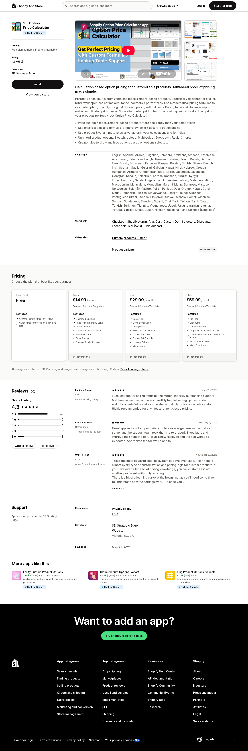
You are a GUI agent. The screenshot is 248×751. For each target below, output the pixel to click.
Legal (197, 714)
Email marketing (113, 700)
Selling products (68, 685)
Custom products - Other (129, 238)
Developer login (23, 740)
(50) (20, 61)
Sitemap (95, 740)
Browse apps (166, 5)
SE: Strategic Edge (23, 73)
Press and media (204, 692)
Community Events (161, 692)
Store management (70, 714)
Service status (203, 721)
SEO (105, 707)
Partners (199, 700)
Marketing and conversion (75, 707)
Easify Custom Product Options (43, 571)
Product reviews (113, 685)
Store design (66, 700)
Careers (198, 678)
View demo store (37, 94)
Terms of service (49, 740)
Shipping (108, 714)
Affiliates (199, 707)
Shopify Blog (156, 700)
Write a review (24, 445)
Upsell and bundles (115, 692)
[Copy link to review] (94, 390)
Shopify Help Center (162, 671)
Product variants (123, 249)
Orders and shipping (71, 692)
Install (38, 84)
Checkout (118, 221)
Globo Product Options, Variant (119, 571)
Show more (118, 488)
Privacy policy (121, 509)
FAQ (115, 514)
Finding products (68, 678)
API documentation (161, 678)
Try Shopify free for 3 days (124, 636)
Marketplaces (111, 678)
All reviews (47, 445)
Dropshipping (111, 671)
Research (154, 707)
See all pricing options (134, 369)
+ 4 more (201, 71)
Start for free (223, 5)
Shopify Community (161, 685)
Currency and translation (119, 721)
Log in (200, 5)
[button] (47, 580)
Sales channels (67, 671)
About (197, 671)
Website (117, 530)
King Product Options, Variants (196, 571)
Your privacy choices (119, 740)
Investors (199, 685)
